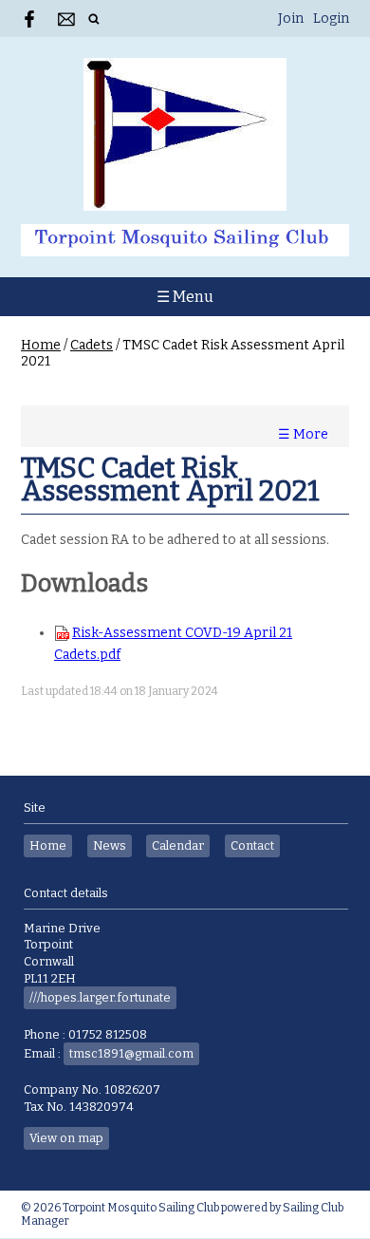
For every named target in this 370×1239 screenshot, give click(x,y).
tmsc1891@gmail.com (131, 1053)
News (109, 845)
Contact (252, 845)
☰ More (303, 434)
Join (291, 18)
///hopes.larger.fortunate (100, 997)
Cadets (91, 345)
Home (41, 345)
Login (331, 18)
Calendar (178, 845)
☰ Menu (185, 297)
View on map (66, 1138)
